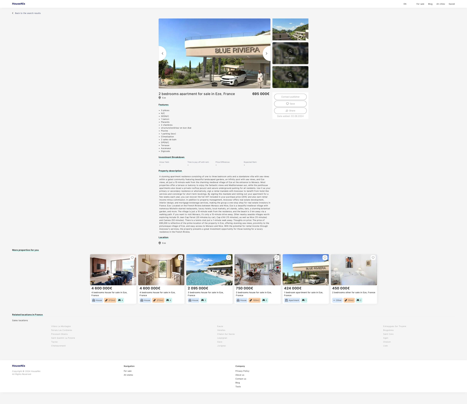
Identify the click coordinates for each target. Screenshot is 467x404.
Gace (219, 342)
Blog (430, 4)
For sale (420, 4)
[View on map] (290, 75)
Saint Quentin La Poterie (63, 338)
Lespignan (222, 338)
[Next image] (266, 53)
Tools (238, 386)
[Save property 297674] (325, 257)
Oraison (387, 342)
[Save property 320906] (132, 257)
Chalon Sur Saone (226, 334)
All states (128, 375)
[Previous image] (162, 53)
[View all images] (290, 51)
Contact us (240, 379)
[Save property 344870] (276, 257)
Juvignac (221, 345)
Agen (385, 338)
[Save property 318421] (180, 257)
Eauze (220, 326)
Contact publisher (290, 97)
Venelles (221, 330)
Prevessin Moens (59, 334)
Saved (452, 4)
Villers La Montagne (61, 326)
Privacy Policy (242, 371)
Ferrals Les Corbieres (61, 330)
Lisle (385, 345)
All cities (440, 4)
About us (239, 375)
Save (292, 103)
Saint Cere (388, 334)
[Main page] (23, 4)
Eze (164, 243)
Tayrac (54, 342)
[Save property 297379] (228, 257)
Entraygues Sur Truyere (394, 326)
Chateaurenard (58, 345)
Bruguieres (388, 330)
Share (292, 110)
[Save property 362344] (373, 257)
